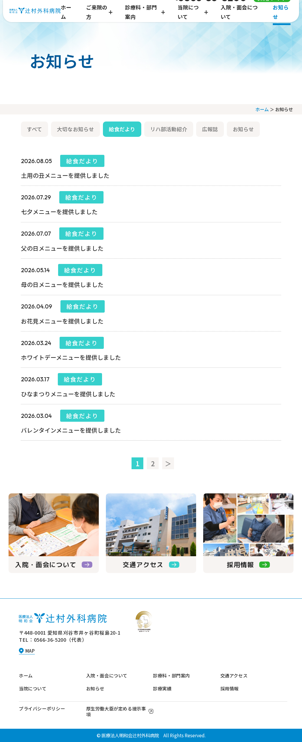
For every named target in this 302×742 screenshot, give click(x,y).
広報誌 (210, 129)
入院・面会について (107, 675)
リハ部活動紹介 (168, 129)
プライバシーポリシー (42, 708)
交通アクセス (234, 675)
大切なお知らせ (75, 129)
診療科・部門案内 (171, 675)
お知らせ (243, 129)
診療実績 (162, 688)
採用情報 (229, 688)
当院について (33, 688)
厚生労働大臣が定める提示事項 (116, 711)
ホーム (262, 109)
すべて (34, 129)
